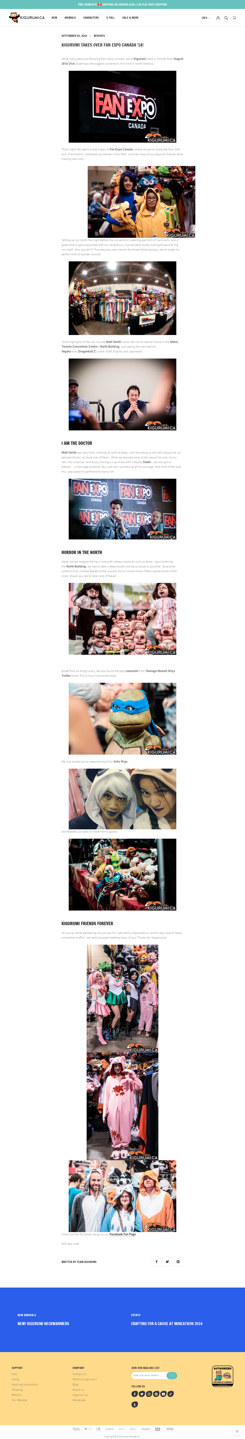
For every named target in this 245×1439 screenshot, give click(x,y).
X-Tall (110, 18)
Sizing (15, 1379)
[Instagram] (149, 1394)
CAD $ (204, 17)
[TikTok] (170, 1394)
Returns (17, 1395)
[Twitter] (141, 1394)
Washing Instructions (25, 1384)
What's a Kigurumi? (84, 1379)
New (54, 18)
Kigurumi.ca (80, 1395)
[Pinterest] (156, 1394)
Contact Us (79, 1374)
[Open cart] (234, 18)
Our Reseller (19, 1400)
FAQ (14, 1374)
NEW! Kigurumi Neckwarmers (43, 1323)
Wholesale (79, 1400)
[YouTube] (163, 1394)
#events (99, 36)
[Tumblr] (134, 1404)
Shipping (17, 1389)
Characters (91, 18)
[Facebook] (134, 1394)
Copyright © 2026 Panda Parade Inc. (122, 1437)
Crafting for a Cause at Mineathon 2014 (166, 1323)
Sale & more (130, 18)
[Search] (226, 18)
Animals (70, 18)
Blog (75, 1384)
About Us (78, 1389)
